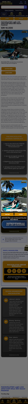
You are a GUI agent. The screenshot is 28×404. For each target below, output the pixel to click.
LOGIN (21, 214)
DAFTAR (7, 214)
